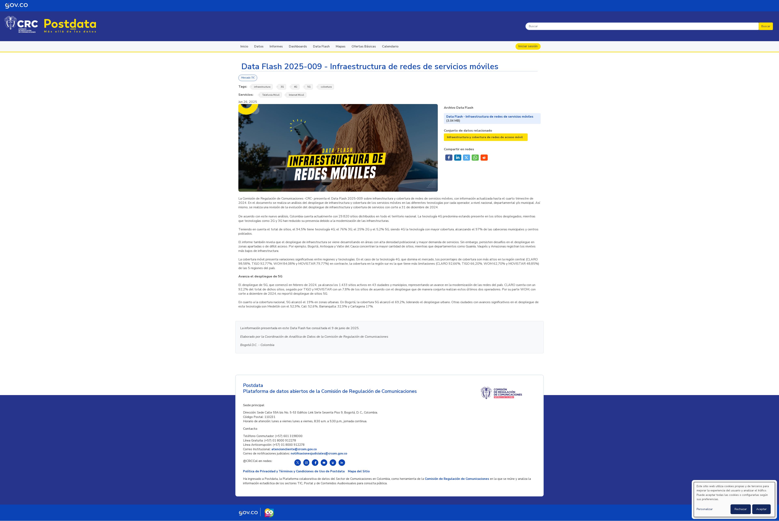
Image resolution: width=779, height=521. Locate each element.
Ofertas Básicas (364, 46)
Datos (259, 46)
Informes (276, 46)
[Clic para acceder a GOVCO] (248, 515)
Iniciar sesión (528, 46)
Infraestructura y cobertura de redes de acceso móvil (485, 137)
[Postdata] (70, 25)
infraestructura (262, 86)
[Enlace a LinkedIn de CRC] (342, 462)
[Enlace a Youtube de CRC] (324, 462)
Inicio (244, 46)
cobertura (326, 86)
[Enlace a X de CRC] (297, 462)
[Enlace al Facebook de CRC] (315, 462)
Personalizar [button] (705, 509)
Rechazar (741, 509)
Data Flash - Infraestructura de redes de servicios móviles (489, 117)
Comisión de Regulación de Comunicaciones (457, 479)
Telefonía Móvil (271, 95)
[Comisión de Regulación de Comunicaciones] (21, 24)
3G (282, 86)
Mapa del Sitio (359, 471)
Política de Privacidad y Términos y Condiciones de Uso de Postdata (294, 471)
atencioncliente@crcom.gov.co (294, 449)
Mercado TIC (248, 77)
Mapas (340, 46)
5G (309, 86)
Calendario (390, 46)
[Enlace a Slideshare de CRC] (333, 462)
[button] (448, 158)
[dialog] (734, 499)
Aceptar (761, 509)
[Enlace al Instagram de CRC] (306, 462)
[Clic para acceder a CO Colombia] (269, 515)
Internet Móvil (296, 95)
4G (295, 86)
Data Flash (321, 46)
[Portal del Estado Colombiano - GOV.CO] (16, 5)
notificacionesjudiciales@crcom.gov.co (319, 453)
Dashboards (298, 46)
